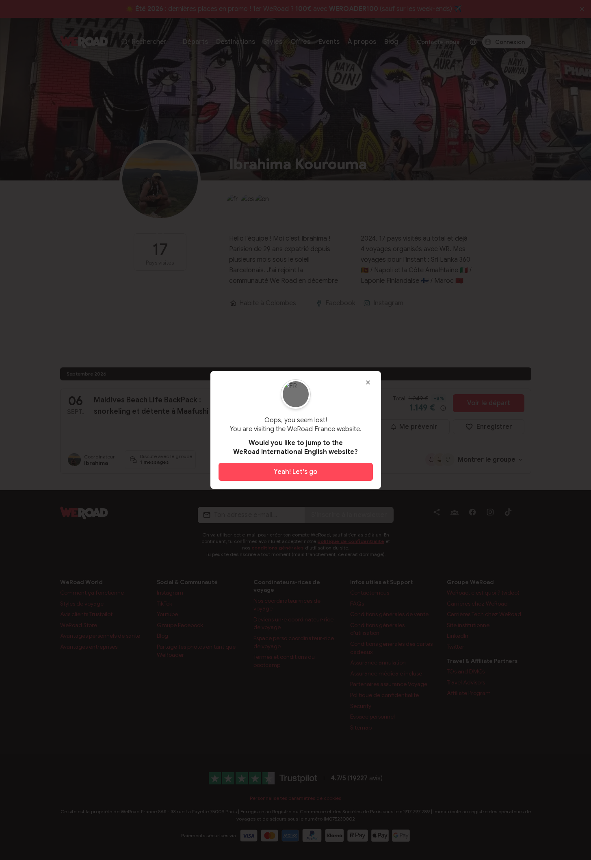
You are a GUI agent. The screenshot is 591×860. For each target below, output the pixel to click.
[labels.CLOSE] (368, 382)
